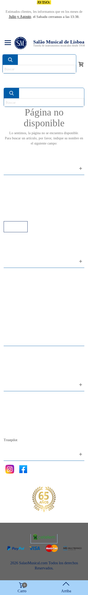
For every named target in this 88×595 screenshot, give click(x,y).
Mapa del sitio (19, 404)
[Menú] (7, 43)
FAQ (12, 181)
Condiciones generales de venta (33, 201)
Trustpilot (10, 440)
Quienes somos (20, 411)
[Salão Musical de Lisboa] (20, 43)
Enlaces (15, 188)
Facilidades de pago (24, 214)
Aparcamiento (19, 208)
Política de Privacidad (25, 194)
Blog (12, 431)
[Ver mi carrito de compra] (81, 64)
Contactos (16, 397)
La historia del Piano (24, 424)
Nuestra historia (21, 417)
